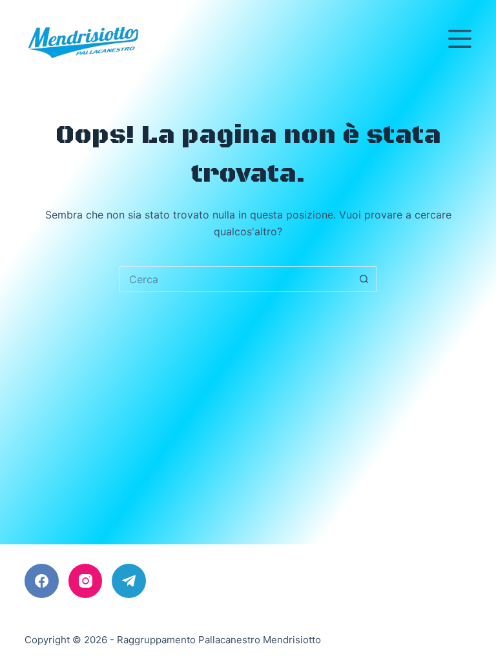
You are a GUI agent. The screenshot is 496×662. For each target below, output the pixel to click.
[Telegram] (129, 581)
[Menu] (459, 38)
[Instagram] (85, 581)
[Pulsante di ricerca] (364, 279)
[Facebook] (42, 581)
